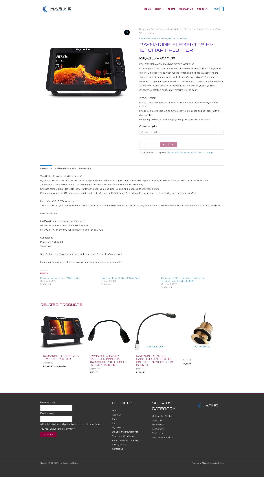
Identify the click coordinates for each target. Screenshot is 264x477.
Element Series (175, 29)
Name (47, 402)
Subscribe (48, 434)
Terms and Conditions (123, 436)
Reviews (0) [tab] (85, 168)
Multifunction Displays (157, 29)
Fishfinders (157, 433)
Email (47, 413)
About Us (116, 415)
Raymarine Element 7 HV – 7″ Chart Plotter (60, 278)
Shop (114, 419)
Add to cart (168, 144)
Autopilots (157, 420)
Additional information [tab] (65, 168)
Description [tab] (46, 168)
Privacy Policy (119, 444)
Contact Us (117, 449)
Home (142, 29)
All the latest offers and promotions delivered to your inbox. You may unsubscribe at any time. (70, 426)
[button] (162, 9)
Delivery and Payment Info (125, 432)
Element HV (189, 29)
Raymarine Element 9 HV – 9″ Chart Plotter (121, 278)
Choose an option (148, 126)
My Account (118, 428)
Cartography (158, 429)
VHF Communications (162, 437)
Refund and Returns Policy (125, 440)
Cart (114, 423)
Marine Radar (158, 425)
